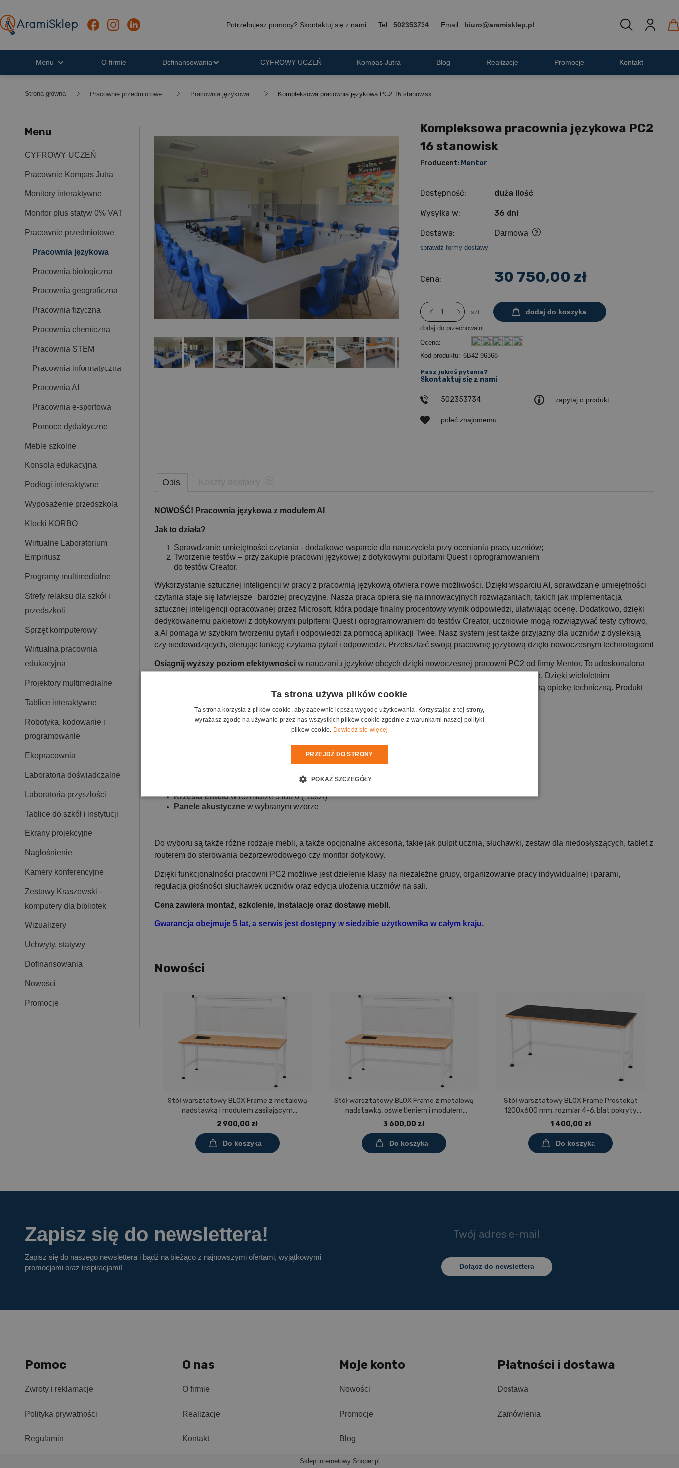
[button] (339, 779)
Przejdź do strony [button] (339, 754)
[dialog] (339, 734)
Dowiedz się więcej (360, 729)
